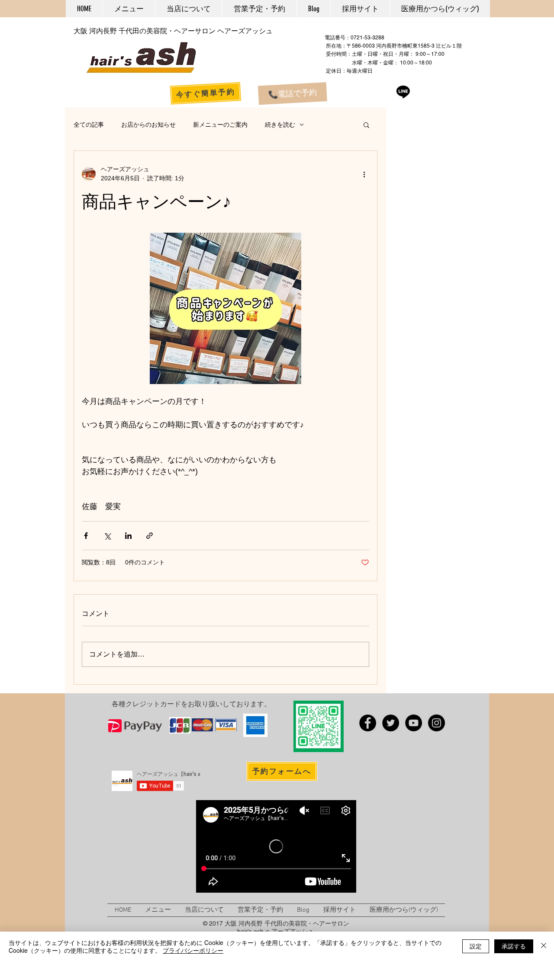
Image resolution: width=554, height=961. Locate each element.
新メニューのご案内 (220, 124)
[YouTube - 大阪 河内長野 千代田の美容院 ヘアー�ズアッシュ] (413, 722)
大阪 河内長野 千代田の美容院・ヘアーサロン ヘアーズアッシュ (173, 30)
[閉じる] (543, 946)
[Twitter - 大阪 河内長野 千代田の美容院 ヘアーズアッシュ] (390, 722)
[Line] (403, 91)
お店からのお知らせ (148, 124)
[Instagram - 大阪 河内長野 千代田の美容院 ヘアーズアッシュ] (436, 722)
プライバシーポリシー (193, 950)
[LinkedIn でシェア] (128, 536)
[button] (366, 124)
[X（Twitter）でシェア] (107, 536)
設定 (476, 946)
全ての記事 (89, 124)
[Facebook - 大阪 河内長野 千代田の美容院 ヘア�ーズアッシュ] (367, 722)
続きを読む (280, 124)
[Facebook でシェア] (86, 536)
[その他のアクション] (364, 174)
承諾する (514, 946)
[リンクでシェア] (149, 536)
